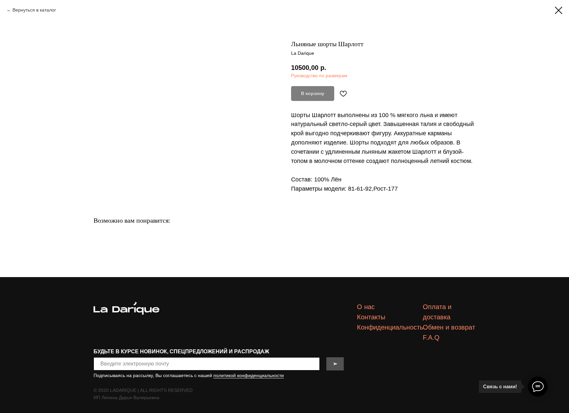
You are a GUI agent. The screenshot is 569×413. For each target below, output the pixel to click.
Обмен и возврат (449, 327)
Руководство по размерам (319, 75)
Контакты (371, 317)
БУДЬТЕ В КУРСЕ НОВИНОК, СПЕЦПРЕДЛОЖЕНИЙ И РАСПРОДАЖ (181, 351)
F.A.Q (431, 337)
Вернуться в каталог (34, 10)
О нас (366, 306)
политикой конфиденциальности (248, 375)
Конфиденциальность (390, 327)
